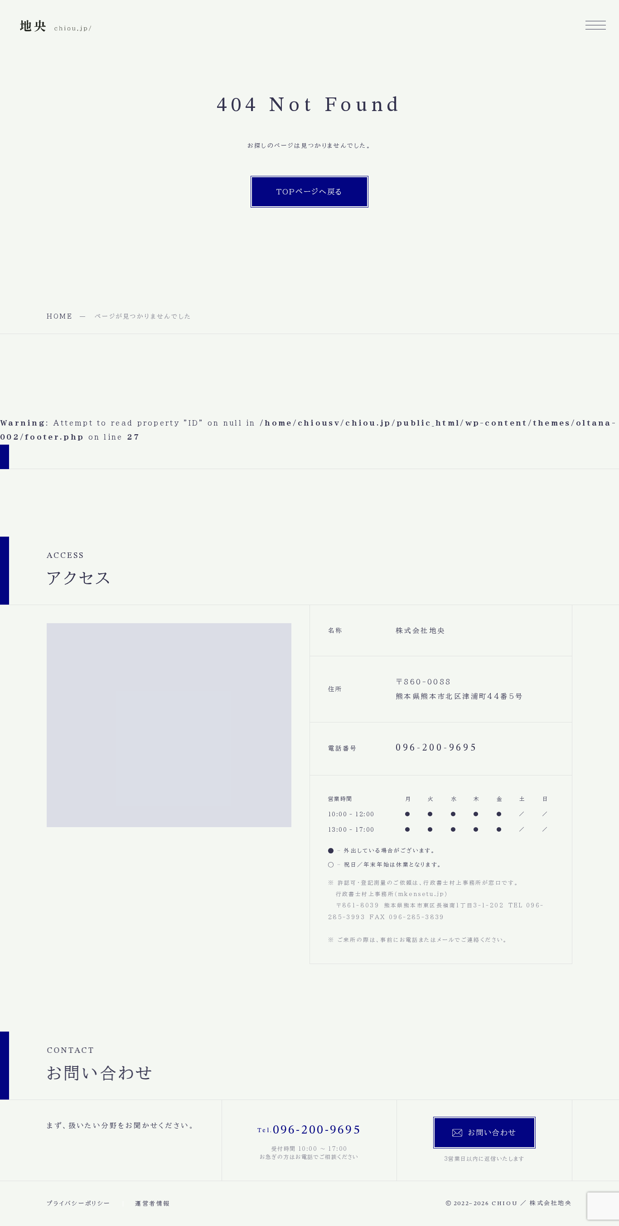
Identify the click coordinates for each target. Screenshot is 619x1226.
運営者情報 (152, 1204)
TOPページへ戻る (309, 191)
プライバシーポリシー (79, 1204)
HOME (60, 316)
